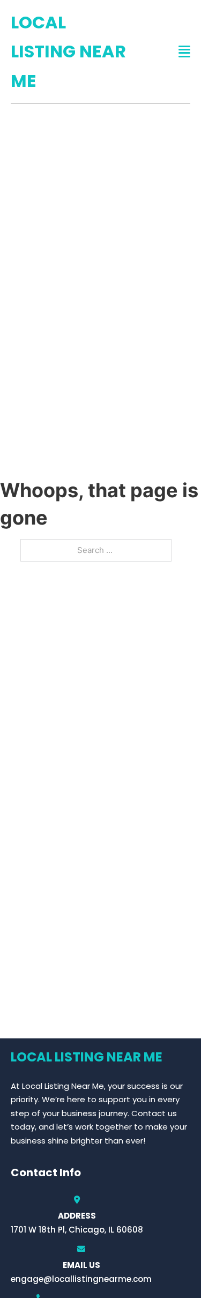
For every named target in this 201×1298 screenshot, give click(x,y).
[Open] (184, 51)
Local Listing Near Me (68, 51)
